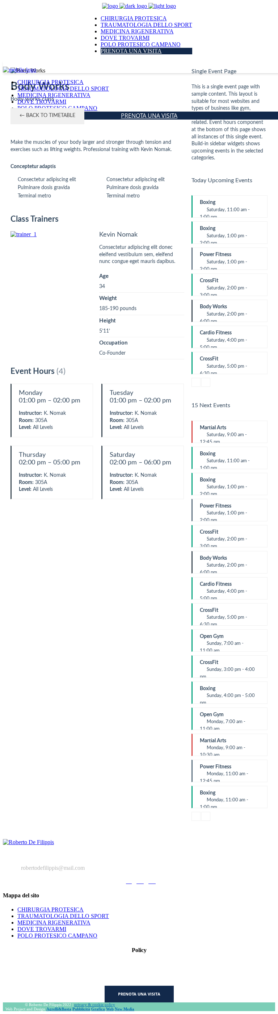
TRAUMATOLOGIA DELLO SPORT (63, 916)
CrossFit (223, 287)
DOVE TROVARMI (41, 929)
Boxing (225, 209)
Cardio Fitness (223, 339)
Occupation (113, 343)
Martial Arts (223, 434)
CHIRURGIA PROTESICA (50, 909)
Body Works (223, 313)
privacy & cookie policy (94, 1004)
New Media (124, 1009)
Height (107, 321)
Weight (108, 298)
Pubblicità (81, 1009)
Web (110, 1009)
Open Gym (222, 643)
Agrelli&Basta (58, 1009)
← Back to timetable (47, 115)
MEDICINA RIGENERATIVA (53, 922)
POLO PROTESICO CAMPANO (57, 935)
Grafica (98, 1009)
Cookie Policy (139, 976)
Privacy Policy (139, 964)
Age (104, 276)
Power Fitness (223, 261)
